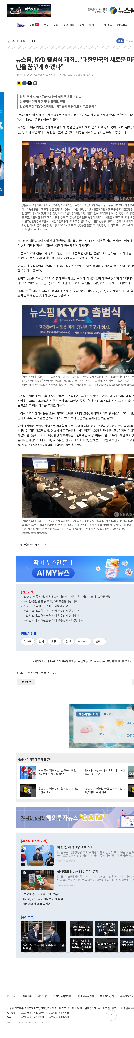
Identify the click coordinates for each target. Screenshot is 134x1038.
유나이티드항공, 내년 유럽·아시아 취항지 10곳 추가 (105, 772)
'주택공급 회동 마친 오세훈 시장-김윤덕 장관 (43, 946)
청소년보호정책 (86, 996)
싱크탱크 (83, 641)
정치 (55, 25)
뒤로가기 (27, 682)
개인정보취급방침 (62, 996)
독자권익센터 (107, 996)
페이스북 (24, 83)
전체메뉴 (10, 25)
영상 (31, 25)
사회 (91, 25)
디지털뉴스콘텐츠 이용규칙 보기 (39, 673)
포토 (46, 25)
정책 (41, 641)
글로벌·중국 (105, 25)
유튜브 (55, 641)
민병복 (99, 641)
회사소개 (11, 996)
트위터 (29, 83)
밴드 (35, 83)
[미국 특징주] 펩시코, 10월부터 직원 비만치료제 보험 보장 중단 (58, 772)
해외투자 (122, 25)
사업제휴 (42, 996)
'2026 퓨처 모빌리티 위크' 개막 (106, 945)
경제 (81, 25)
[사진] (37, 855)
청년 (68, 641)
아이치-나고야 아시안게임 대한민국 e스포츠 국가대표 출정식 (81, 945)
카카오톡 (19, 83)
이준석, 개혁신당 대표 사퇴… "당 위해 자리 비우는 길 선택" (106, 928)
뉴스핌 (28, 641)
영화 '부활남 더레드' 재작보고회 (82, 928)
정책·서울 (69, 25)
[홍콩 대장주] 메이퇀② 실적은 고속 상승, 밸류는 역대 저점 (105, 790)
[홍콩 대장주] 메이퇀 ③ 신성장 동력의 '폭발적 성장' (58, 790)
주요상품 (27, 996)
